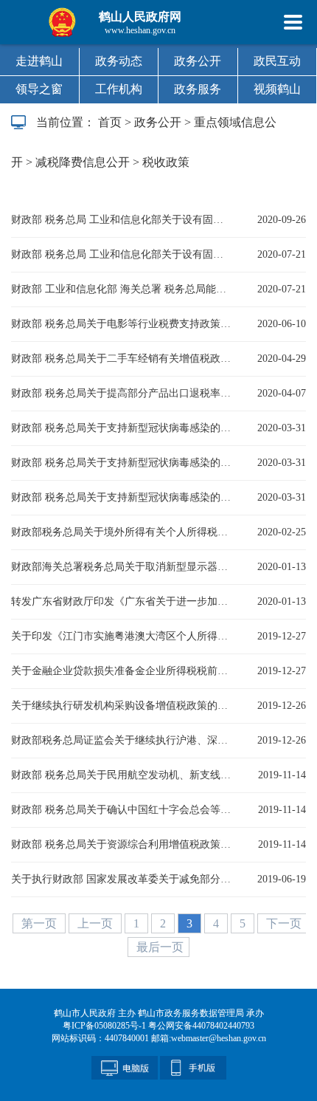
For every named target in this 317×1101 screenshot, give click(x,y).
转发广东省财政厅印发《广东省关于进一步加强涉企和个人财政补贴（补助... (121, 601)
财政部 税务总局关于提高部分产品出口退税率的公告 (121, 393)
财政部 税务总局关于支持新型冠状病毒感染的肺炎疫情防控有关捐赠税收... (121, 462)
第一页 (40, 923)
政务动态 (118, 61)
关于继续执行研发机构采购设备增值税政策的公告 (121, 705)
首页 (110, 122)
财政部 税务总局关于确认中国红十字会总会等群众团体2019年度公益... (121, 809)
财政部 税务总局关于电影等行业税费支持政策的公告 (121, 323)
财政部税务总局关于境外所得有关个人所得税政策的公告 (121, 532)
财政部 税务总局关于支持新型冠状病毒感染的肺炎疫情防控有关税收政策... (121, 427)
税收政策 (165, 162)
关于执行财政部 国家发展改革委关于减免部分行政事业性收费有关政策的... (121, 879)
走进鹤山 (39, 61)
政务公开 (197, 61)
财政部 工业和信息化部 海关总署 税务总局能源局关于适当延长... (121, 289)
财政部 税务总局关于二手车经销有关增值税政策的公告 (121, 358)
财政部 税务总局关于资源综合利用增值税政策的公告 (121, 844)
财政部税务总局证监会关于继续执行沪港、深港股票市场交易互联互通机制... (121, 740)
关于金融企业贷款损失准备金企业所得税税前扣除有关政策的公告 (121, 670)
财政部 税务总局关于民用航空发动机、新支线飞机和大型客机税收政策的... (121, 775)
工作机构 (118, 89)
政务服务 (197, 89)
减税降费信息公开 (82, 162)
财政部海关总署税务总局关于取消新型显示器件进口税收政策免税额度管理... (121, 566)
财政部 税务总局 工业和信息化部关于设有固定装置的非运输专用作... (121, 219)
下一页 (284, 923)
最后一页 (160, 947)
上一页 (96, 923)
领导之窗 (39, 89)
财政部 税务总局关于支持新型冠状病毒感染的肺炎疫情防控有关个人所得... (121, 497)
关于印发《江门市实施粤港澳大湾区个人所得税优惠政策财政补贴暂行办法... (121, 636)
